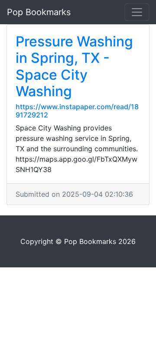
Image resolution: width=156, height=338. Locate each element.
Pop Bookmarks (39, 12)
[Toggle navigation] (137, 12)
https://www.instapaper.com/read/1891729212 (77, 110)
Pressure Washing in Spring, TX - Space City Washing (74, 66)
